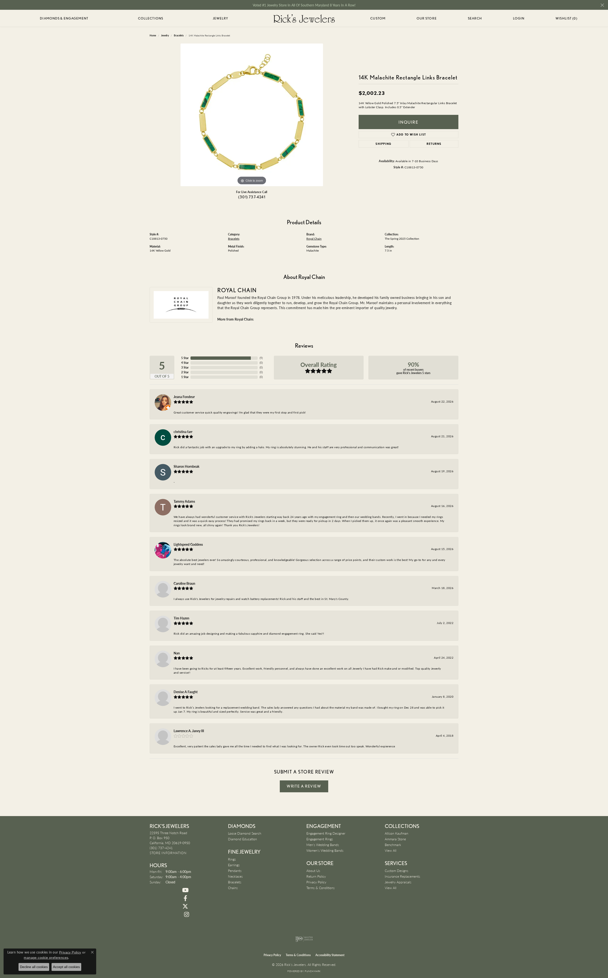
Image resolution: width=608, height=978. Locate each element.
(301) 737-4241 (251, 197)
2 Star (185, 372)
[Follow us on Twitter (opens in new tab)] (185, 906)
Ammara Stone (395, 839)
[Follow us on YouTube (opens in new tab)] (185, 890)
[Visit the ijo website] (304, 939)
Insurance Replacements (402, 876)
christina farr (183, 431)
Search (475, 18)
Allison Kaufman (396, 833)
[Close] (602, 5)
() (261, 358)
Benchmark (393, 844)
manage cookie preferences (46, 957)
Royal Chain (314, 238)
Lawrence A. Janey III (189, 730)
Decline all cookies (34, 967)
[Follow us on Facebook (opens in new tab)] (185, 898)
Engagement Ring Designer (325, 833)
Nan (177, 653)
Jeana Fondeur (184, 396)
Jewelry (220, 18)
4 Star (185, 363)
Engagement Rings (319, 839)
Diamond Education (242, 839)
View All (390, 850)
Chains (233, 887)
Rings (232, 859)
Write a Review (304, 786)
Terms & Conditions (320, 887)
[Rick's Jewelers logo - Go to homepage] (304, 18)
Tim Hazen (181, 618)
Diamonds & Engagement (64, 18)
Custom (377, 18)
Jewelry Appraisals (398, 882)
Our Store (427, 18)
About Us (313, 870)
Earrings (234, 864)
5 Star (185, 358)
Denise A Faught (186, 691)
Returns (434, 144)
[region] (251, 115)
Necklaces (235, 876)
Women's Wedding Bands (324, 850)
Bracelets (233, 238)
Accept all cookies (66, 967)
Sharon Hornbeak (186, 466)
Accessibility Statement (329, 955)
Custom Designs (396, 870)
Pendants (235, 870)
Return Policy (316, 876)
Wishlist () (566, 19)
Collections (150, 18)
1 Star (185, 377)
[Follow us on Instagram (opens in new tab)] (186, 914)
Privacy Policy (316, 882)
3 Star (185, 367)
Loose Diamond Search (244, 833)
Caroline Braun (184, 583)
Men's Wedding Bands (322, 844)
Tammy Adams (184, 501)
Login (519, 19)
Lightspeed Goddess (188, 544)
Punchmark (312, 971)
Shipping (383, 144)
